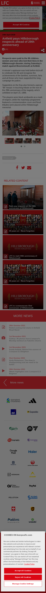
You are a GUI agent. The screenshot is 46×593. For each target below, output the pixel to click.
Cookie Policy (29, 564)
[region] (23, 561)
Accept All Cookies (23, 571)
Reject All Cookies (23, 577)
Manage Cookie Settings (23, 584)
